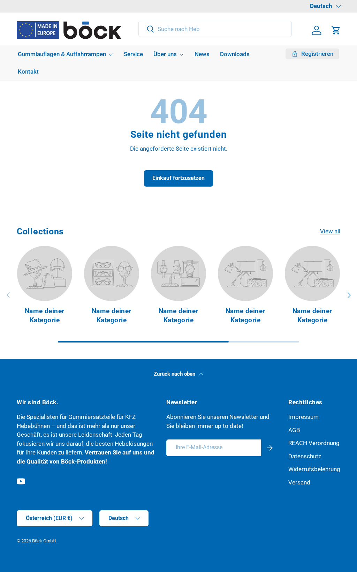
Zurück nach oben (175, 374)
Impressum (303, 416)
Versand (299, 482)
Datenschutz (304, 456)
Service (133, 54)
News (202, 54)
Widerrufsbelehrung (314, 469)
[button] (336, 30)
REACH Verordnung (314, 442)
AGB (294, 430)
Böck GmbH (44, 540)
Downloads (235, 54)
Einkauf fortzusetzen (178, 178)
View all (330, 231)
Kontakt (28, 71)
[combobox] (215, 29)
